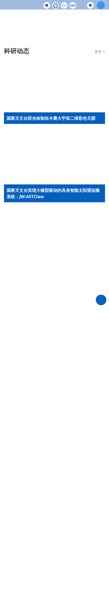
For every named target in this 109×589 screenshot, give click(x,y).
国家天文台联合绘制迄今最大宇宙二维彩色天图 (53, 214)
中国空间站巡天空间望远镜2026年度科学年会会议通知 (62, 404)
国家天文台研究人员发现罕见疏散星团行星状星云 (53, 265)
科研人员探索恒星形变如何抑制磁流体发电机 (51, 248)
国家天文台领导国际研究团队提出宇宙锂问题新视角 (53, 285)
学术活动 (49, 329)
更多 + (99, 51)
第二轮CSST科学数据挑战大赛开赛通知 (60, 439)
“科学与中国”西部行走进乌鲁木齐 (40, 547)
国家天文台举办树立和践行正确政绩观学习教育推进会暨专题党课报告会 (53, 530)
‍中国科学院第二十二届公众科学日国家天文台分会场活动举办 (53, 564)
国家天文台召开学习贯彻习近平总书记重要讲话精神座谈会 (53, 496)
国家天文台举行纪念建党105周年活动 (44, 513)
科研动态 (16, 50)
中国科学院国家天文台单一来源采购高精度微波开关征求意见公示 (64, 423)
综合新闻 (16, 472)
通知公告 (16, 329)
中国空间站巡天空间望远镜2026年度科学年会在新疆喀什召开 (54, 230)
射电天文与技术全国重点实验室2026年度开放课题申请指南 (62, 366)
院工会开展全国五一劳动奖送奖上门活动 (47, 582)
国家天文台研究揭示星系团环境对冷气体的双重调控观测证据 (53, 306)
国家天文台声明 (39, 343)
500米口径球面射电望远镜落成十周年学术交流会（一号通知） (63, 385)
